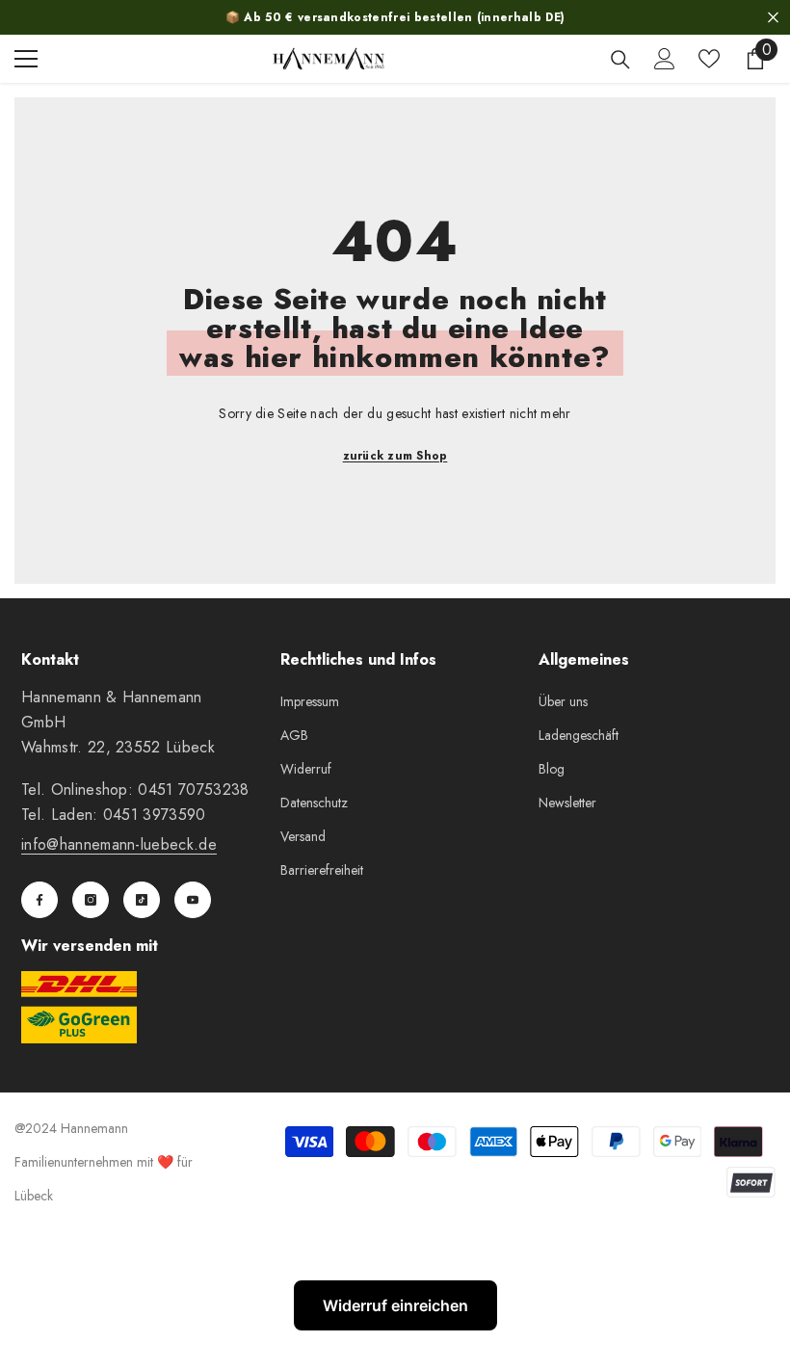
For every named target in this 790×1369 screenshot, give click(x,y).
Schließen (773, 18)
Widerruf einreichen (395, 1305)
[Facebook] (39, 900)
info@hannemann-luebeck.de (119, 844)
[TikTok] (141, 900)
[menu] (26, 58)
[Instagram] (90, 900)
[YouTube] (192, 900)
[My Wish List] (709, 58)
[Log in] (664, 58)
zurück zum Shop (395, 455)
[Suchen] (620, 59)
